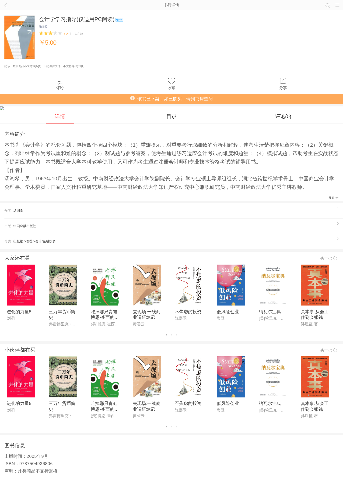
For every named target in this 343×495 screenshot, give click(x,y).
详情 (60, 116)
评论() (283, 116)
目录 (171, 116)
